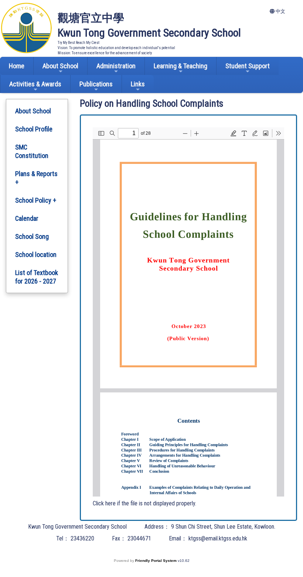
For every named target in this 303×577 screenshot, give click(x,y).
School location (36, 254)
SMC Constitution (31, 151)
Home (16, 66)
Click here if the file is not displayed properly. (144, 503)
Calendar (26, 218)
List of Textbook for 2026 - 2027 (36, 277)
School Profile (33, 129)
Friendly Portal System (156, 561)
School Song (32, 236)
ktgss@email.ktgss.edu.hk (217, 538)
